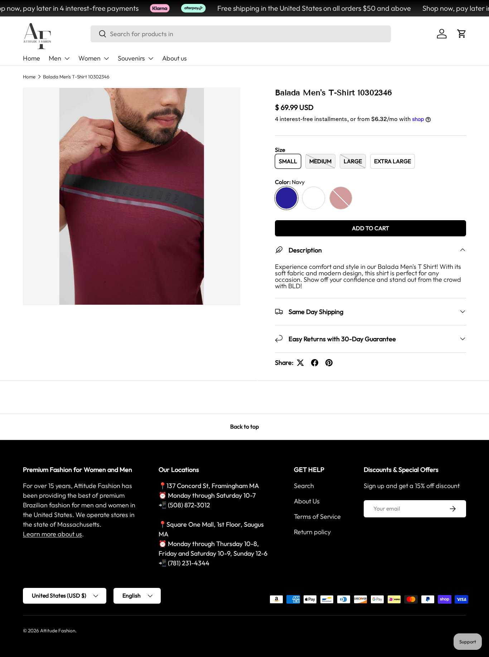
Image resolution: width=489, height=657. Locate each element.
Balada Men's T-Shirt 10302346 (76, 76)
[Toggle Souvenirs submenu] (150, 58)
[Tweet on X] (300, 363)
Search (304, 486)
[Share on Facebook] (315, 363)
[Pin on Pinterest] (329, 363)
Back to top (244, 426)
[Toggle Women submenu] (106, 58)
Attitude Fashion (57, 630)
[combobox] (241, 33)
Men (55, 58)
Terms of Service (317, 516)
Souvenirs (131, 58)
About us (174, 58)
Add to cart (370, 228)
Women (89, 58)
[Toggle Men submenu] (67, 58)
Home (31, 58)
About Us (307, 501)
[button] (462, 34)
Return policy (312, 532)
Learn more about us (52, 534)
